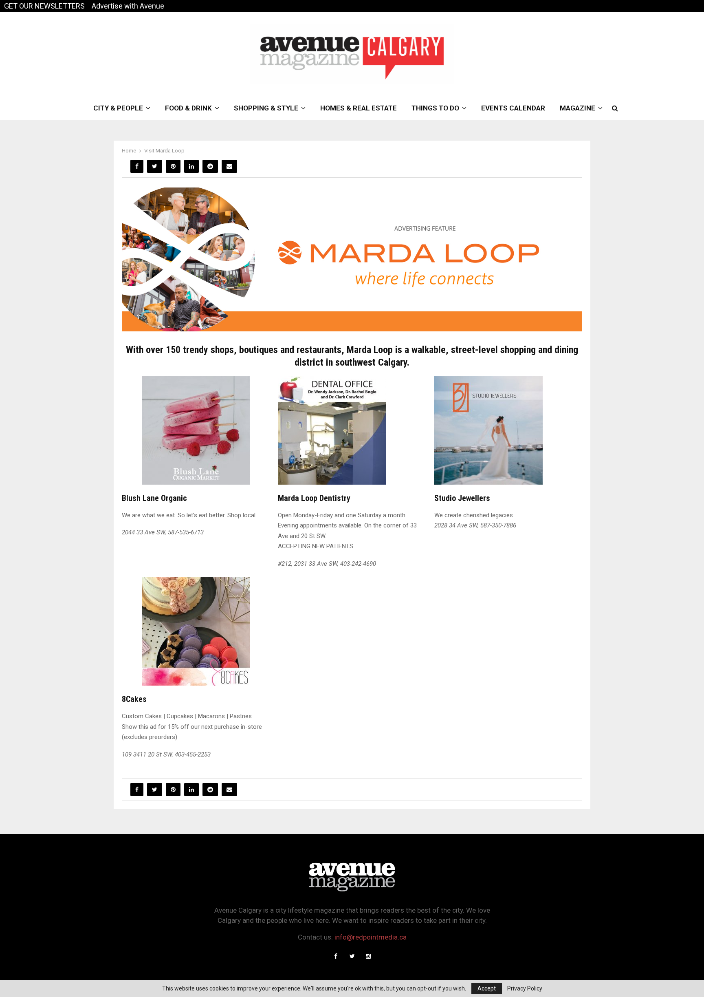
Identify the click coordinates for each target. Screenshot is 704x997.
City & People (118, 108)
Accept (486, 988)
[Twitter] (352, 956)
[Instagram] (368, 956)
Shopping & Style (266, 108)
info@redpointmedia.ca (370, 937)
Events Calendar (513, 108)
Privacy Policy (524, 988)
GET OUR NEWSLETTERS (44, 6)
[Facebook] (336, 956)
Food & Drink (188, 108)
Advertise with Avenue (128, 6)
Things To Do (435, 108)
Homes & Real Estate (358, 108)
